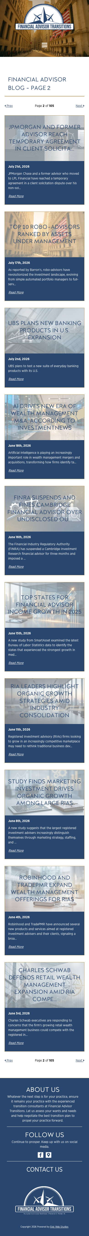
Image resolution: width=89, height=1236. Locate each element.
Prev (9, 106)
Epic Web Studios (59, 1227)
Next (79, 106)
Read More (16, 196)
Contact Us (44, 1170)
